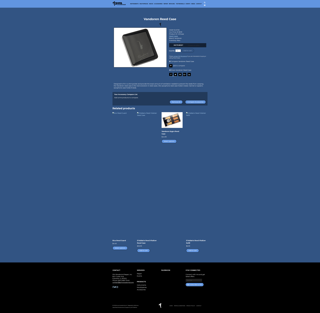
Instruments (134, 3)
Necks (151, 3)
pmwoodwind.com (122, 305)
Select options (120, 248)
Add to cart (187, 51)
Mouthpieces (144, 3)
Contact (199, 3)
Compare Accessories (195, 102)
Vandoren (172, 76)
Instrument (178, 45)
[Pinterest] (180, 74)
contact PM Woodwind (180, 56)
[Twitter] (175, 74)
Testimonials (180, 3)
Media (193, 3)
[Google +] (184, 74)
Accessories (158, 3)
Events (188, 3)
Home (171, 305)
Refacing (172, 3)
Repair (166, 3)
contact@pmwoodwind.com (123, 282)
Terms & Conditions (179, 305)
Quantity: (172, 51)
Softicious (136, 305)
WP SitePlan (134, 307)
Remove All (176, 102)
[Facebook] (170, 74)
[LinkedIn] (189, 74)
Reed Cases (173, 36)
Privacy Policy (190, 305)
